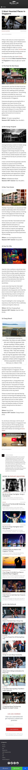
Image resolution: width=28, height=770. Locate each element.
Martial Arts (4, 750)
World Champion (6, 759)
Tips (3, 753)
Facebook (9, 763)
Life (3, 748)
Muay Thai (5, 653)
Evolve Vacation (6, 31)
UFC (3, 755)
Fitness (3, 746)
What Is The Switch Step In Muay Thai (13, 621)
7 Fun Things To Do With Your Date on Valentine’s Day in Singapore (13, 573)
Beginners (5, 619)
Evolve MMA (23, 31)
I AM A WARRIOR (14, 729)
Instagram (14, 763)
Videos (3, 757)
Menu (4, 7)
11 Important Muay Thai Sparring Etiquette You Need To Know (12, 707)
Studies (21, 49)
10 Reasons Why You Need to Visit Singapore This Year (12, 550)
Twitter (12, 763)
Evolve (4, 502)
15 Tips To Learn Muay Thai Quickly (12, 655)
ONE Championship (6, 752)
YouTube (17, 763)
